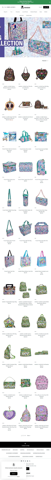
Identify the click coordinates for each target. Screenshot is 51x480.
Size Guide (15, 449)
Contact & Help (29, 15)
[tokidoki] (25, 7)
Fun (12, 11)
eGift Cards (21, 15)
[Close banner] (49, 2)
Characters (18, 11)
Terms (47, 449)
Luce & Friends (25, 11)
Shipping (22, 449)
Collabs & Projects (33, 11)
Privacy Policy (40, 449)
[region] (25, 2)
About (41, 11)
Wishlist (45, 11)
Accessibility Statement (12, 453)
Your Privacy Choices (27, 456)
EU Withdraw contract (14, 456)
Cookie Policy (39, 456)
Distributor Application (39, 453)
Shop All (6, 11)
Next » (28, 435)
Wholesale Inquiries (25, 453)
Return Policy (30, 449)
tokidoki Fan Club (6, 449)
